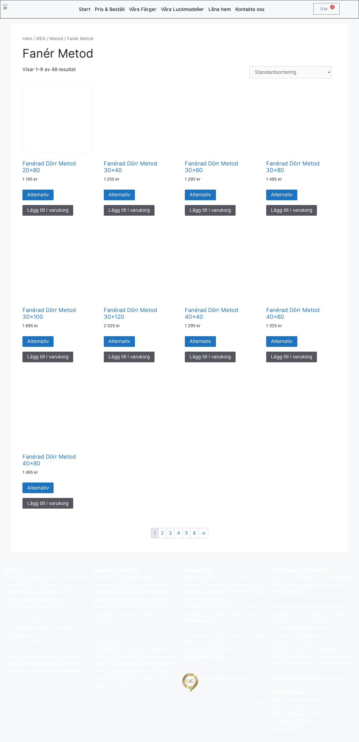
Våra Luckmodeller (182, 9)
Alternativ (38, 194)
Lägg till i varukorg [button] (47, 210)
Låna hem (219, 9)
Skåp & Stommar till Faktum (303, 706)
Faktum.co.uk (198, 620)
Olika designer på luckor (299, 714)
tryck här (332, 678)
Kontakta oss (249, 9)
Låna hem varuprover (296, 699)
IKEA (41, 38)
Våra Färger (143, 9)
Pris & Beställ (110, 9)
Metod (56, 38)
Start (84, 9)
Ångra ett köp (287, 728)
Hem (27, 38)
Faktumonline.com (204, 656)
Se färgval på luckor (294, 721)
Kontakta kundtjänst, (297, 678)
